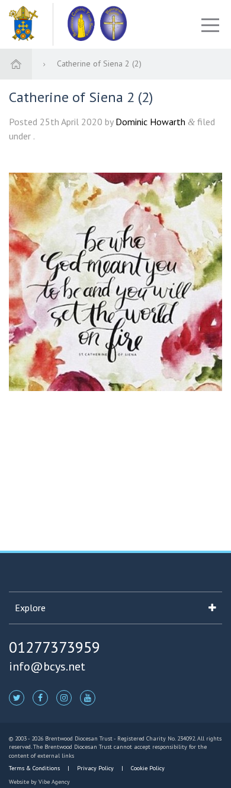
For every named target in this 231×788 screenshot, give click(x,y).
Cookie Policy (147, 768)
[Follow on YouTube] (87, 697)
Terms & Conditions (35, 768)
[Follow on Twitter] (16, 697)
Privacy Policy (95, 768)
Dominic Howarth (150, 122)
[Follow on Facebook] (40, 697)
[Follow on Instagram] (64, 697)
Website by (39, 782)
